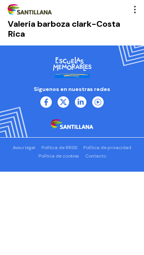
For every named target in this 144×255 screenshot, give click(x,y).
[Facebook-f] (46, 102)
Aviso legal (24, 148)
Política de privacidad (107, 148)
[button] (135, 9)
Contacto (95, 156)
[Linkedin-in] (80, 102)
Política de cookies (58, 156)
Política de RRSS (59, 148)
